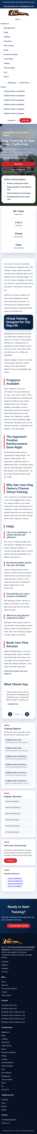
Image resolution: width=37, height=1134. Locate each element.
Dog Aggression (9, 28)
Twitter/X (4, 965)
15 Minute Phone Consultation (14, 91)
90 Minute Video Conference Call (13, 1022)
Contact (4, 992)
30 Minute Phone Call (9, 1008)
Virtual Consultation (12, 820)
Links (3, 1103)
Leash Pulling (8, 59)
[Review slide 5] (21, 714)
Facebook (4, 962)
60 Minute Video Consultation (14, 109)
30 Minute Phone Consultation (14, 95)
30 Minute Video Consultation (14, 100)
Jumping (7, 37)
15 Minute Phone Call (9, 1005)
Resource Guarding (10, 54)
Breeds (4, 1106)
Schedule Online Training (18, 926)
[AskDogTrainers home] (18, 941)
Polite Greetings (9, 68)
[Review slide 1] (13, 714)
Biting (6, 32)
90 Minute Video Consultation (14, 113)
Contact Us (11, 120)
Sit (2, 1086)
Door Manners (6, 1073)
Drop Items (5, 1089)
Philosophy (12, 82)
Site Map (4, 1099)
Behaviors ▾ (5, 23)
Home (17, 19)
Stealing (6, 63)
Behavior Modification (13, 813)
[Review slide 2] (15, 714)
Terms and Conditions (9, 988)
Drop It (6, 76)
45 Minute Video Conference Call (13, 1015)
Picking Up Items (7, 1062)
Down (3, 1083)
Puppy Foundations (12, 801)
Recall (6, 50)
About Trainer (24, 82)
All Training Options (12, 832)
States (3, 1110)
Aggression (5, 1032)
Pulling (3, 1056)
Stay (5, 72)
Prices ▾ (3, 87)
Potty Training (9, 45)
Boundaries (8, 41)
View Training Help (18, 170)
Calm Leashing (6, 1079)
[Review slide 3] (17, 714)
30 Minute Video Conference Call (13, 1012)
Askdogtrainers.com (27, 6)
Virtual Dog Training (12, 826)
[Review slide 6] (23, 714)
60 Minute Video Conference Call (13, 1019)
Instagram (4, 968)
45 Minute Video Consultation (14, 104)
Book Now (25, 120)
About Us (4, 985)
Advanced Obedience (13, 807)
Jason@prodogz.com (11, 6)
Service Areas (6, 995)
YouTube (4, 972)
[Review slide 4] (19, 714)
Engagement (5, 1076)
